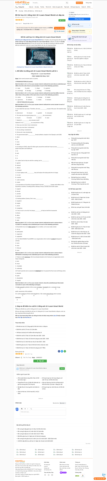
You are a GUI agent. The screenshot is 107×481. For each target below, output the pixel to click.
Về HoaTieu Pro (47, 469)
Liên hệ (46, 466)
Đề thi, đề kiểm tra (29, 11)
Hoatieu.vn (16, 11)
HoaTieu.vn (28, 317)
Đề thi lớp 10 (38, 11)
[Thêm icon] (21, 408)
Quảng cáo (46, 468)
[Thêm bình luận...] (43, 412)
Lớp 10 (55, 315)
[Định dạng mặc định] (31, 408)
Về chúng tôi (47, 464)
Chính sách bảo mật (64, 466)
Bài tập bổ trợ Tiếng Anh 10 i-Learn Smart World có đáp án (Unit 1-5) (34, 67)
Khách (72, 12)
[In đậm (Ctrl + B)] (25, 408)
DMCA (61, 469)
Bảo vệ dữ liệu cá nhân (65, 468)
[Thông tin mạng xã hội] (63, 474)
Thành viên (79, 2)
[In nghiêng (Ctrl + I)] (27, 408)
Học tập (21, 11)
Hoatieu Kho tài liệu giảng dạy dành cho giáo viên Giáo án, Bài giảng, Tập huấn (22, 3)
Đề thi (88, 7)
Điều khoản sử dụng (64, 464)
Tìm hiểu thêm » (43, 29)
